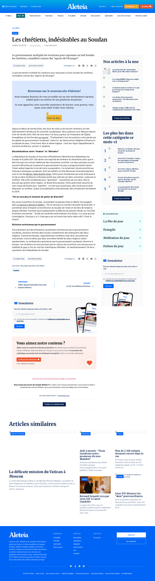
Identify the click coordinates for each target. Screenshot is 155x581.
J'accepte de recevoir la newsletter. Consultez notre (43, 320)
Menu (9, 16)
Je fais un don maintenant (27, 359)
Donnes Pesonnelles (112, 573)
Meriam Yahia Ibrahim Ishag (38, 174)
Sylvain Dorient (35, 45)
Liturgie (120, 476)
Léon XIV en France (124, 16)
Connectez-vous (63, 396)
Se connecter (118, 6)
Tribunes (60, 16)
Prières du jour (113, 246)
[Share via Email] (91, 66)
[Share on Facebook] (79, 66)
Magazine (76, 544)
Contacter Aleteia (97, 573)
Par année (97, 538)
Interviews (49, 16)
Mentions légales (68, 573)
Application (77, 541)
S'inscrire (19, 326)
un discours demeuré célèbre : (31, 205)
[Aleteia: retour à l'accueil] (77, 6)
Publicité (76, 554)
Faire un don (53, 118)
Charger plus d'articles (122, 118)
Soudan (16, 270)
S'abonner (131, 535)
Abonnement (78, 547)
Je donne (145, 6)
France (119, 434)
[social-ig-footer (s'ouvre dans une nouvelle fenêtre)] (84, 566)
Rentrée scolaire (141, 16)
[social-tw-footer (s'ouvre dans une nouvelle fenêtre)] (80, 566)
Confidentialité (126, 573)
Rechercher (37, 6)
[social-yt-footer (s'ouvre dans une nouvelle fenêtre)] (71, 566)
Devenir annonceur (82, 573)
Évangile (109, 229)
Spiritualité (109, 16)
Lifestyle (83, 16)
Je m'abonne (130, 6)
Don (74, 550)
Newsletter (77, 538)
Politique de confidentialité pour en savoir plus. (120, 281)
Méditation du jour (116, 238)
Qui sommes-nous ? (53, 573)
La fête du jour (113, 221)
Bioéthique (86, 434)
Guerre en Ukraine (17, 434)
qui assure (43, 137)
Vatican (84, 479)
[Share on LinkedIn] (83, 66)
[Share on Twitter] (87, 66)
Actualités (72, 16)
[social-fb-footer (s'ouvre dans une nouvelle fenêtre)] (75, 566)
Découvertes (95, 16)
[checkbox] (15, 319)
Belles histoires (35, 16)
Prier (19, 16)
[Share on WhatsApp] (95, 66)
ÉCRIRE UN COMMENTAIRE (54, 404)
